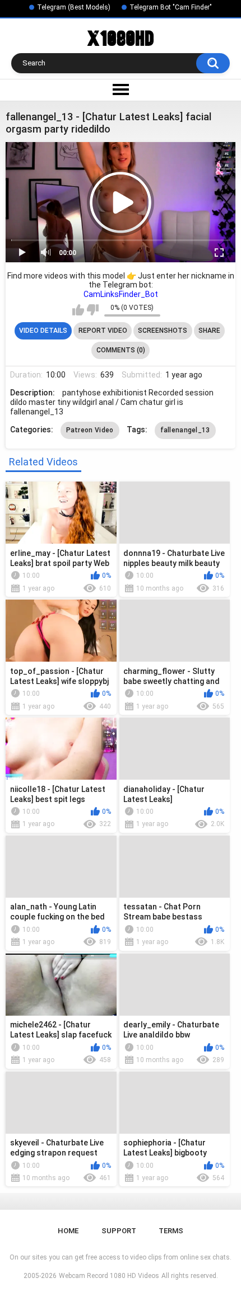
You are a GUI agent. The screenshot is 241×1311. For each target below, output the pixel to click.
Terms (171, 1231)
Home (68, 1231)
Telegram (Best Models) (73, 7)
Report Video (102, 330)
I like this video (78, 309)
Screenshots (162, 330)
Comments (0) (120, 350)
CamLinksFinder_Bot (121, 294)
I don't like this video (93, 309)
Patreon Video (90, 430)
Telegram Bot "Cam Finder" (170, 7)
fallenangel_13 (185, 430)
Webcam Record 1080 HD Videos (109, 1276)
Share (209, 330)
